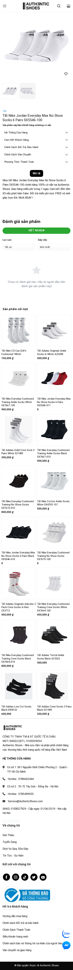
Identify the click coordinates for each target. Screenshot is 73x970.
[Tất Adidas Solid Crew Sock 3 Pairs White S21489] (18, 429)
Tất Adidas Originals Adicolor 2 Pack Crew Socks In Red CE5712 (18, 607)
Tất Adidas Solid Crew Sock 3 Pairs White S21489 (17, 452)
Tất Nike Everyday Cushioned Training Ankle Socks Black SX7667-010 (53, 453)
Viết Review (37, 230)
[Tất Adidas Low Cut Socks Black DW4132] (18, 686)
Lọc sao (7, 239)
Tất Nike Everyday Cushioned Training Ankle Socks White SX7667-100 (17, 402)
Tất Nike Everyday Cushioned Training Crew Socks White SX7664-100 (53, 607)
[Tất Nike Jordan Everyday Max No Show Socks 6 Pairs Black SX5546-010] (18, 532)
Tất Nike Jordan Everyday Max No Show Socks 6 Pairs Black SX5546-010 (18, 556)
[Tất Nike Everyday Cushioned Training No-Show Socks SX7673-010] (18, 481)
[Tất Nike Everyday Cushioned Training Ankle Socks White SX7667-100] (18, 378)
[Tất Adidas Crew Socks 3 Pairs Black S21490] (54, 686)
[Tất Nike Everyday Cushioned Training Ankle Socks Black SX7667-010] (54, 429)
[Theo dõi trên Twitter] (34, 877)
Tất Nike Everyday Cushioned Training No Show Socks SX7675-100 (53, 556)
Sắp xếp (42, 239)
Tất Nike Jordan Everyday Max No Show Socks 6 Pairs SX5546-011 (54, 402)
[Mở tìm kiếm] (59, 6)
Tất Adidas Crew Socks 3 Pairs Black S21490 (54, 708)
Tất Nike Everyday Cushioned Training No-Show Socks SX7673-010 (17, 505)
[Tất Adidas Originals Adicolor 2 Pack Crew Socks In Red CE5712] (18, 583)
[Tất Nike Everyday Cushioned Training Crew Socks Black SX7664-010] (18, 635)
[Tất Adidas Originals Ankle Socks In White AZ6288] (54, 330)
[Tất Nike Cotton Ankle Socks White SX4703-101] (54, 481)
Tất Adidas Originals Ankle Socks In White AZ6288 (51, 352)
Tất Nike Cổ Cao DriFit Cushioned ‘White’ (13, 352)
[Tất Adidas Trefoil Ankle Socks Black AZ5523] (54, 635)
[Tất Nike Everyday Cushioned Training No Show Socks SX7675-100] (54, 532)
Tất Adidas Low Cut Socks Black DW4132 (16, 708)
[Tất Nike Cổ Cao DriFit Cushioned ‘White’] (18, 330)
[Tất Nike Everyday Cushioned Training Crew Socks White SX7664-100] (54, 583)
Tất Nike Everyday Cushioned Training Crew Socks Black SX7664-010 (17, 658)
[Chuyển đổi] (67, 133)
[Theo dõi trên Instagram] (15, 877)
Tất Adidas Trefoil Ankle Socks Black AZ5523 (50, 657)
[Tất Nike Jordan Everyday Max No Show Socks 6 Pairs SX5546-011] (54, 378)
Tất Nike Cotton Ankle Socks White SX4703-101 (53, 503)
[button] (5, 6)
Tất (4, 111)
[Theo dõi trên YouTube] (43, 877)
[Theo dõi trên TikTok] (24, 877)
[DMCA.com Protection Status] (11, 821)
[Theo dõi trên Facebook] (6, 877)
